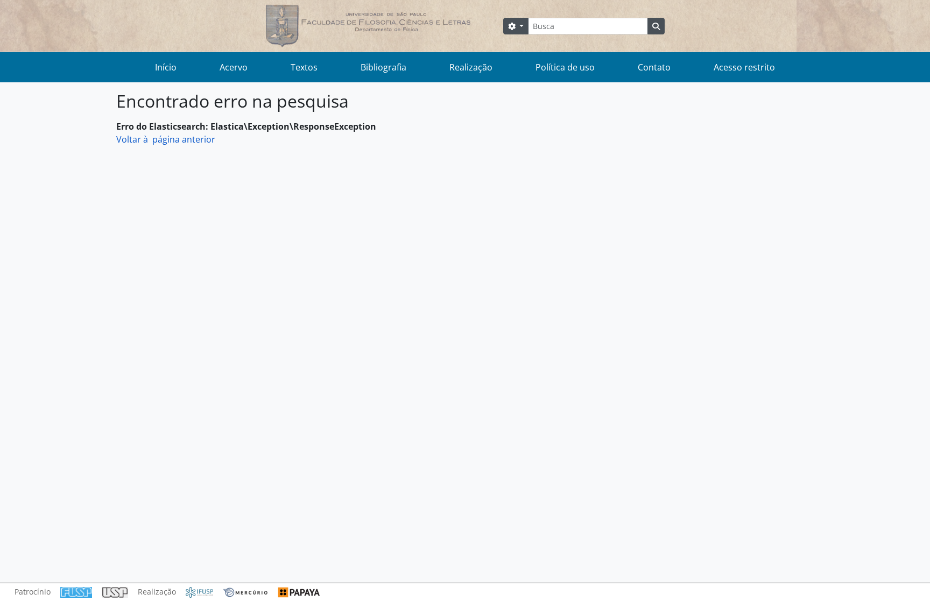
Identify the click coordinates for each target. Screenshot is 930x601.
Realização (470, 67)
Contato (654, 67)
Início (166, 67)
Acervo (234, 67)
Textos (304, 67)
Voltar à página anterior (165, 139)
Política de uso (565, 67)
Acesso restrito (744, 67)
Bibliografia (383, 67)
